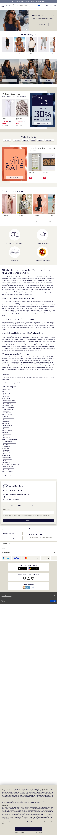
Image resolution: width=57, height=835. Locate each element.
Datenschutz (20, 595)
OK (28, 829)
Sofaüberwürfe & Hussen (9, 402)
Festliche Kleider (7, 436)
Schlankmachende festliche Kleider (12, 464)
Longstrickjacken (7, 425)
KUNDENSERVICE (7, 543)
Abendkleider (43, 280)
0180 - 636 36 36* (35, 534)
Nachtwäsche (6, 460)
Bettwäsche (7, 140)
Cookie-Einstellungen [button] (51, 595)
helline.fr (18, 383)
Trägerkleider (6, 446)
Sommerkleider (7, 434)
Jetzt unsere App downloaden (28, 565)
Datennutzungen (45, 789)
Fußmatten (17, 140)
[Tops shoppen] (14, 20)
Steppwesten (6, 398)
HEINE (3, 548)
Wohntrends (11, 285)
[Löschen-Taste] (28, 5)
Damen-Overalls (7, 430)
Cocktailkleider (13, 312)
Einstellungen (39, 832)
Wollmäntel (6, 411)
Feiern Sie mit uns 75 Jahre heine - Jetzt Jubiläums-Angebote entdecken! (28, 1)
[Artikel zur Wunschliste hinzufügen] (12, 101)
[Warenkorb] (55, 5)
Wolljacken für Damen (9, 441)
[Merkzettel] (51, 5)
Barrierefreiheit (27, 595)
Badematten (49, 140)
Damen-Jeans (6, 391)
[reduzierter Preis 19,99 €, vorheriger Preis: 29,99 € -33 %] (22, 108)
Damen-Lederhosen (8, 428)
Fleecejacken (6, 437)
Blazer (5, 310)
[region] (28, 810)
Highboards (6, 396)
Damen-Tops (6, 389)
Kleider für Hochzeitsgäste (10, 439)
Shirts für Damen (7, 448)
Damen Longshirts (8, 452)
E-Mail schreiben (8, 534)
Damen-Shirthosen (8, 414)
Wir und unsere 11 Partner (8, 789)
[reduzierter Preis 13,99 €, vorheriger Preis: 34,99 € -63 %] (35, 162)
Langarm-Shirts (7, 420)
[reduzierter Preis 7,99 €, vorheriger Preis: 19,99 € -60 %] (48, 162)
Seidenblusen (6, 455)
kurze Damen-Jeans (8, 405)
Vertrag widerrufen (6, 595)
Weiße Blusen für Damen (9, 443)
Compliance (42, 595)
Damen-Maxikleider (8, 418)
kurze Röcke (6, 423)
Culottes (5, 432)
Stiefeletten (6, 427)
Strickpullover (6, 450)
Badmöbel (22, 341)
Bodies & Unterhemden (9, 400)
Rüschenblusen (7, 469)
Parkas (5, 453)
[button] (2, 5)
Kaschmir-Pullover (8, 466)
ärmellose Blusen (7, 412)
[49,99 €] (40, 204)
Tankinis (5, 416)
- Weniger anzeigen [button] (7, 475)
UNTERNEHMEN (6, 552)
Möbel (33, 140)
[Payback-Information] (53, 601)
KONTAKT (5, 529)
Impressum (35, 595)
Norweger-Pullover (8, 471)
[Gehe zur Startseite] (7, 5)
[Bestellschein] (47, 5)
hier (35, 796)
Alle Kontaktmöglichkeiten (12, 538)
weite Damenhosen (8, 409)
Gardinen (25, 140)
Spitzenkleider (7, 457)
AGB (14, 595)
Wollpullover (6, 462)
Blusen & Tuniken (7, 403)
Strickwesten (6, 395)
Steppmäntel (6, 393)
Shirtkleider (6, 421)
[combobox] (23, 5)
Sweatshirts (6, 444)
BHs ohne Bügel (7, 459)
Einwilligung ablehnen (19, 832)
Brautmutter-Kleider (8, 468)
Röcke (17, 303)
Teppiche (40, 140)
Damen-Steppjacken (8, 407)
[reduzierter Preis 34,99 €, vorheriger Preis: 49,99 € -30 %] (8, 108)
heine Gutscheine (28, 377)
